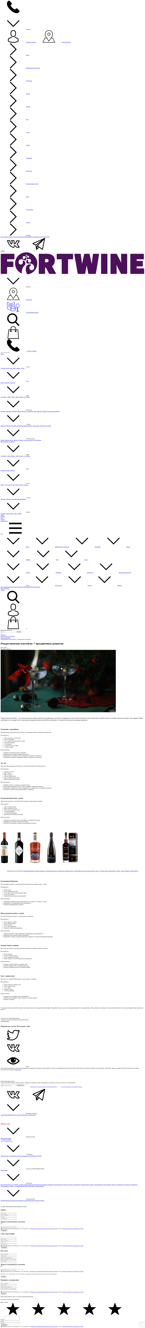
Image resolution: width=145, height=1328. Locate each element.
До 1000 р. (4, 397)
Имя (2, 1321)
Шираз (45, 411)
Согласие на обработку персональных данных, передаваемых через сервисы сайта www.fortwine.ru (95, 1184)
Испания (14, 426)
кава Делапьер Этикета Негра (129, 871)
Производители (26, 1156)
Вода (27, 196)
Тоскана (21, 440)
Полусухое (9, 368)
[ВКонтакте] (13, 1054)
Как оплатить (5, 237)
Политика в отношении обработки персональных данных (50, 1184)
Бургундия (27, 440)
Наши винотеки (66, 42)
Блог (42, 237)
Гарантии (20, 237)
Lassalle (19, 513)
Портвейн (29, 81)
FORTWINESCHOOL (32, 312)
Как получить (13, 237)
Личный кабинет (31, 42)
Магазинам (32, 1200)
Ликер (28, 145)
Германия (20, 426)
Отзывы (9, 1138)
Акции (28, 222)
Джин (28, 132)
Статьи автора (5, 1021)
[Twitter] (13, 1041)
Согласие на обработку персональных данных (71, 1086)
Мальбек (15, 411)
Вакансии (34, 1156)
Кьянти (7, 440)
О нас (33, 237)
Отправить (4, 1325)
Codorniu (3, 513)
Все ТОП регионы (36, 440)
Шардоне (40, 411)
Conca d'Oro (10, 513)
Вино (27, 55)
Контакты (4, 1138)
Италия (9, 426)
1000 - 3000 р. (11, 397)
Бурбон (28, 235)
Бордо (3, 440)
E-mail (3, 1323)
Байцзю (3, 519)
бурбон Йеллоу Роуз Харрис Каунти (84, 871)
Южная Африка (21, 499)
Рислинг (25, 411)
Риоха (12, 440)
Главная (3, 635)
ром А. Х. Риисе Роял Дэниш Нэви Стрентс (107, 871)
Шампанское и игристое (33, 68)
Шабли (16, 440)
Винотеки (29, 299)
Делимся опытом (5, 638)
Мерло (20, 411)
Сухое (23, 368)
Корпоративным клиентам (8, 1200)
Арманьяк (29, 158)
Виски (28, 93)
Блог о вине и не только (7, 636)
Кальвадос (29, 171)
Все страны (47, 426)
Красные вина (4, 1120)
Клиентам (26, 237)
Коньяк (28, 106)
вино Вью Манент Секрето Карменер (34, 871)
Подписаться (20, 1085)
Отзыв (3, 1319)
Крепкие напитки (28, 1115)
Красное (7, 382)
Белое (3, 382)
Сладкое (3, 368)
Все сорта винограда (53, 411)
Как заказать (4, 1184)
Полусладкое (17, 368)
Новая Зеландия (28, 426)
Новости (38, 237)
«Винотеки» (17, 1069)
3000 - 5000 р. (20, 397)
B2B (30, 237)
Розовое (12, 382)
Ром (27, 119)
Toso (15, 513)
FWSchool (46, 237)
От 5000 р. (27, 397)
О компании (12, 1156)
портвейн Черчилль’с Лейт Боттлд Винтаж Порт (60, 871)
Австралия (36, 426)
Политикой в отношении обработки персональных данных (43, 1086)
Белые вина (3, 1117)
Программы (4, 1170)
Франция (4, 426)
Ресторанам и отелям (22, 1200)
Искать (19, 631)
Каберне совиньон (6, 411)
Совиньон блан (32, 411)
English (39, 1156)
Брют (2, 485)
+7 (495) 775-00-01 (31, 351)
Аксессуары (29, 209)
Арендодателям (39, 1200)
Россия (42, 426)
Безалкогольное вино (32, 184)
